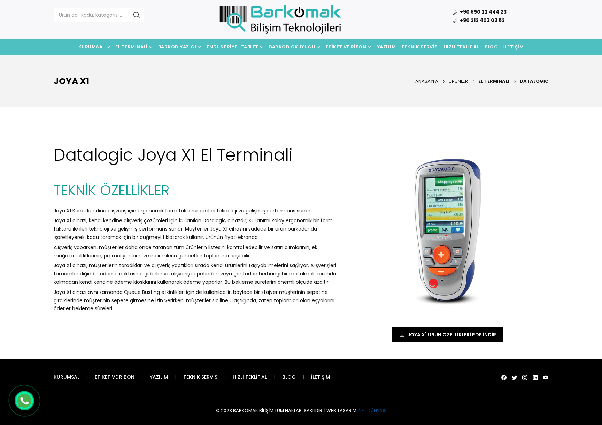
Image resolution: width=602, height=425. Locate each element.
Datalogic (534, 81)
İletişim (513, 46)
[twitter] (514, 377)
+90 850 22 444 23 (483, 11)
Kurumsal (91, 46)
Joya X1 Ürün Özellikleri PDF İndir (451, 334)
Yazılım (386, 46)
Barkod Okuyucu (292, 46)
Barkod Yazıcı (177, 46)
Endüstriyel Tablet (232, 46)
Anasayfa (426, 81)
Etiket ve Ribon (346, 46)
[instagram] (524, 377)
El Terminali (131, 46)
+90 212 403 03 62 (482, 20)
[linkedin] (535, 377)
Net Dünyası (371, 410)
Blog (491, 46)
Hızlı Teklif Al (461, 46)
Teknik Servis (419, 46)
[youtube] (545, 377)
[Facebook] (504, 377)
